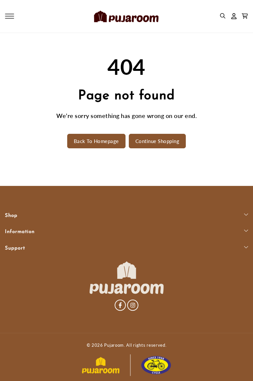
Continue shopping (157, 141)
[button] (9, 16)
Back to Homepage (96, 141)
